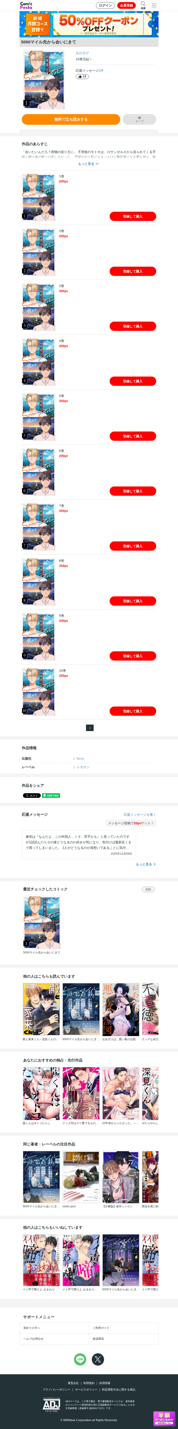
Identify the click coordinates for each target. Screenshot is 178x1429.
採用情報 (104, 1383)
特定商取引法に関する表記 (118, 1389)
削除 (148, 889)
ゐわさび (82, 53)
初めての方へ (31, 1328)
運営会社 (73, 1383)
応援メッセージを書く (140, 814)
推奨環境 (98, 1338)
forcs (80, 758)
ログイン (105, 5)
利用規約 (89, 1383)
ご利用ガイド (101, 1328)
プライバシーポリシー (56, 1389)
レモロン (83, 767)
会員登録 (126, 5)
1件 (101, 70)
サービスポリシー (86, 1389)
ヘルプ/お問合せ (33, 1338)
